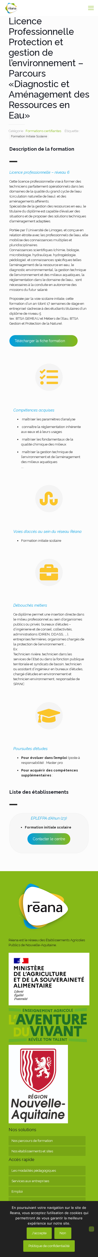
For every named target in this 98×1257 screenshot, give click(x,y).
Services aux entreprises (30, 1181)
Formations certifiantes (43, 131)
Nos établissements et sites (32, 1151)
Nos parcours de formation (32, 1141)
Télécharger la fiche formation (40, 341)
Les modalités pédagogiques (33, 1171)
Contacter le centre (49, 839)
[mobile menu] (91, 7)
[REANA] (11, 7)
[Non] (91, 1229)
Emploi (17, 1191)
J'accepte (39, 1233)
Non (63, 1233)
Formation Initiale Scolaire (29, 136)
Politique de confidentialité (49, 1246)
